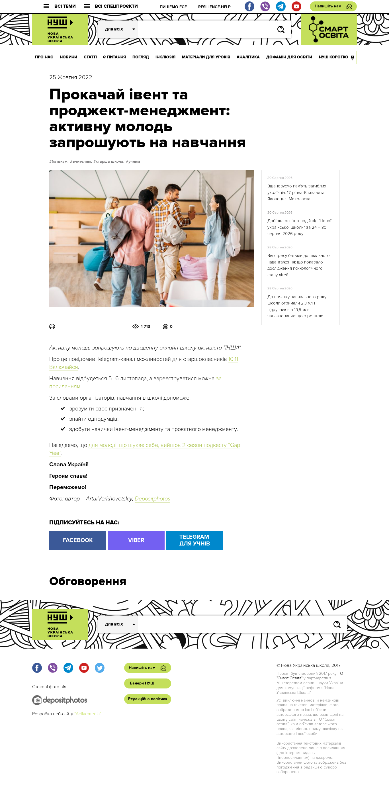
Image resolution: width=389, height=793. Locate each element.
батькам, (60, 161)
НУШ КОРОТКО (333, 57)
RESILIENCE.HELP (214, 7)
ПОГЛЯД (140, 57)
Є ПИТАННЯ (114, 57)
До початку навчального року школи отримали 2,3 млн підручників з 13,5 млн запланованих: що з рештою (296, 306)
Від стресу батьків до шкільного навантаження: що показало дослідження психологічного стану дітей (298, 265)
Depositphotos (152, 498)
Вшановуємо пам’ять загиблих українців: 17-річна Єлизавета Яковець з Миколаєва (296, 192)
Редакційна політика (147, 698)
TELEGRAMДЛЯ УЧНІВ (194, 540)
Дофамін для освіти (289, 57)
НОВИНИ (68, 57)
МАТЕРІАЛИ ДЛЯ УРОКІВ (206, 57)
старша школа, (110, 161)
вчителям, (82, 161)
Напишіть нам (328, 6)
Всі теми (65, 6)
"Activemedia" (87, 714)
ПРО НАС (44, 57)
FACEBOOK (78, 540)
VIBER (136, 540)
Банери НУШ (142, 683)
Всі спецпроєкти (116, 6)
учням (134, 161)
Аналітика (248, 57)
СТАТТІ (90, 57)
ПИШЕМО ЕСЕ (173, 7)
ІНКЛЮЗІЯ (165, 57)
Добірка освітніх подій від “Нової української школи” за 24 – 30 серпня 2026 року (299, 227)
